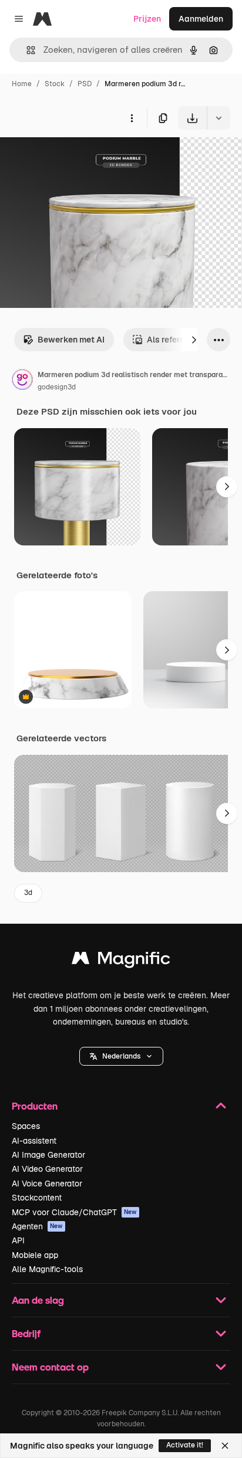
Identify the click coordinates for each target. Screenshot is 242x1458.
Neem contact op (50, 1367)
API (18, 1240)
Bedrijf (26, 1333)
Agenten (37, 1226)
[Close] (225, 1446)
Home (22, 84)
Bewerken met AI (71, 339)
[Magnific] (121, 961)
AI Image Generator (48, 1155)
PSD (85, 84)
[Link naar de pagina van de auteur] (22, 381)
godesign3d (57, 387)
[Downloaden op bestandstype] (218, 118)
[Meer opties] (131, 118)
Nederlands (121, 1056)
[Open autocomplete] (26, 50)
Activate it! (184, 1445)
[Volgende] (193, 339)
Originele (77, 156)
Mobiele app (35, 1255)
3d (28, 892)
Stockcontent (37, 1197)
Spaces (26, 1126)
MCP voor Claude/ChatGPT (74, 1212)
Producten (35, 1106)
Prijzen (147, 18)
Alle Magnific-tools (47, 1269)
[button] (121, 1056)
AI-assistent (34, 1140)
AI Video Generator (47, 1169)
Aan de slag (38, 1300)
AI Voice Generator (47, 1183)
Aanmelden (201, 18)
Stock (55, 84)
